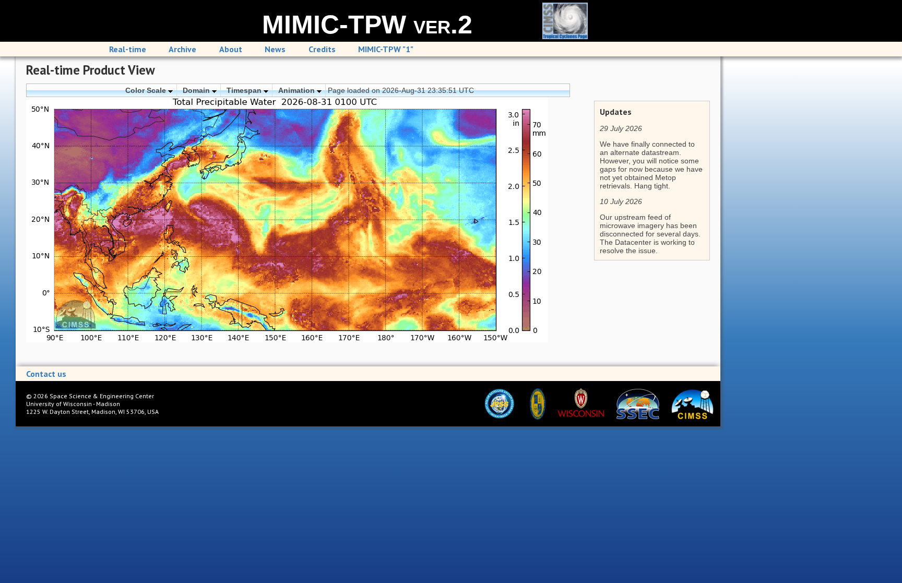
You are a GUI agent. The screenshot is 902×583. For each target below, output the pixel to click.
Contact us (46, 373)
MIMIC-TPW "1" (385, 49)
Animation (297, 90)
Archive (182, 49)
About (230, 49)
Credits (322, 49)
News (275, 49)
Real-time (127, 49)
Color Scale (146, 90)
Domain (197, 90)
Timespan (245, 90)
